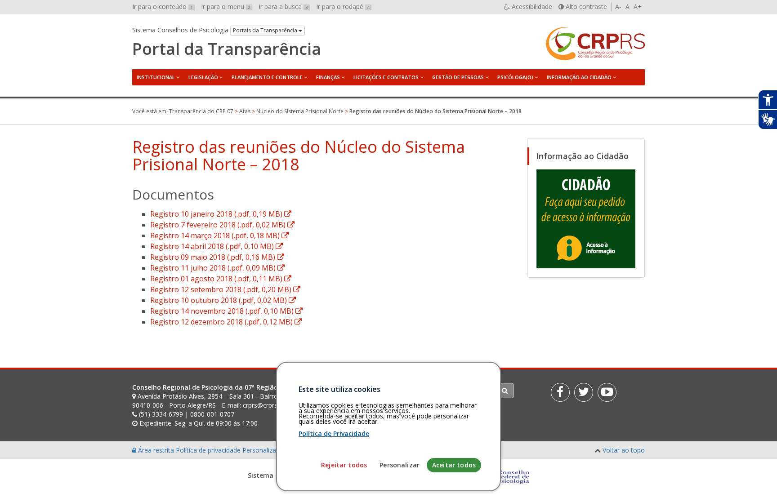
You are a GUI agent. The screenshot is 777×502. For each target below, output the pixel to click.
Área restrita (156, 450)
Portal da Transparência (226, 49)
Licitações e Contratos (386, 77)
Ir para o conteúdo (162, 6)
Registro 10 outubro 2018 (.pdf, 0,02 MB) (223, 300)
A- (618, 6)
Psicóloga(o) (515, 77)
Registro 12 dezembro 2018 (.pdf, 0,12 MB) (226, 322)
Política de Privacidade (334, 433)
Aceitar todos (454, 465)
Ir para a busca (283, 6)
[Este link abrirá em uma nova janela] (585, 218)
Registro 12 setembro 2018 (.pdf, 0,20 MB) (225, 289)
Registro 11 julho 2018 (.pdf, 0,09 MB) (217, 268)
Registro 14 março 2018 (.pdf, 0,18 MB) (219, 235)
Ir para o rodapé (343, 6)
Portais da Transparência (266, 30)
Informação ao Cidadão (579, 77)
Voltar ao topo (624, 450)
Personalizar (400, 465)
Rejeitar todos (344, 465)
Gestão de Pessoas (458, 77)
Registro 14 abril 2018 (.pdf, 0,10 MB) (216, 246)
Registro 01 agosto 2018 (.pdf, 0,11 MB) (220, 279)
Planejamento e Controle (267, 77)
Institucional (156, 77)
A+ (638, 6)
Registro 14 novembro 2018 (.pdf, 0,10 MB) (226, 311)
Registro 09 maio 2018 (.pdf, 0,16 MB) (217, 257)
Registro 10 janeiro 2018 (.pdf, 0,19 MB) (220, 214)
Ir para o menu (225, 6)
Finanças (328, 77)
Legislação (203, 77)
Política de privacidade (209, 450)
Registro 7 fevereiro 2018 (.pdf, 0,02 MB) (222, 225)
